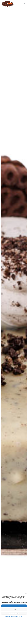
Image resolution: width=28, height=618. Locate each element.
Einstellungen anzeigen (14, 613)
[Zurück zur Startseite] (7, 3)
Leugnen (14, 609)
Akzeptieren (14, 606)
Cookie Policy (7, 616)
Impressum (21, 616)
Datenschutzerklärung (14, 616)
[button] (26, 593)
